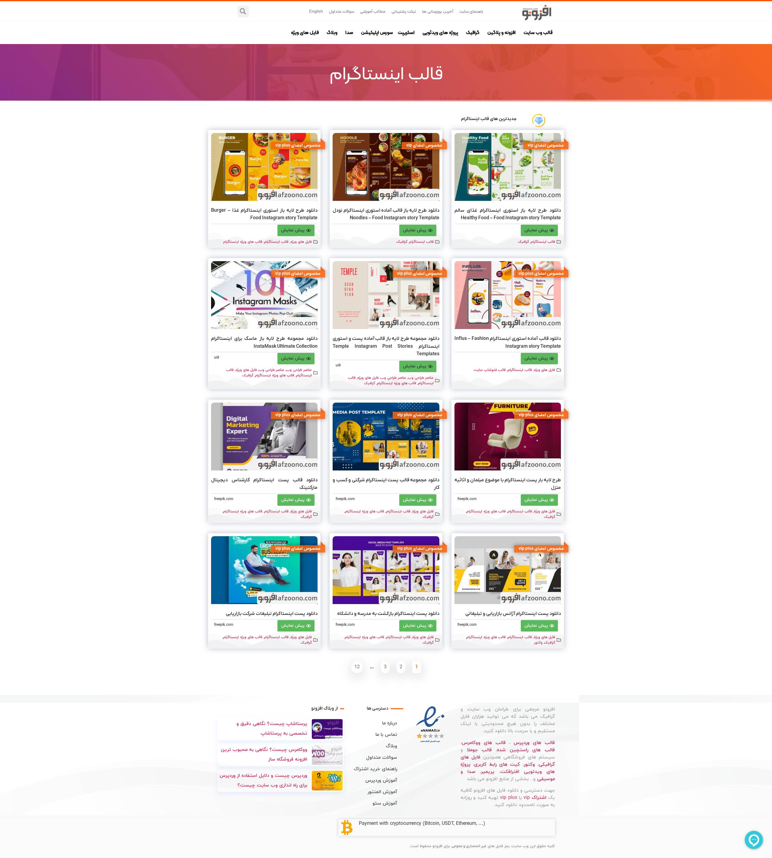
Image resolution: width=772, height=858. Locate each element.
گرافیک (472, 32)
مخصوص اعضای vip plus (298, 145)
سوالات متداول (341, 11)
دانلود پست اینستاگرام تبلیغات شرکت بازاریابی (272, 614)
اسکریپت (406, 32)
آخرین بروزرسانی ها (437, 11)
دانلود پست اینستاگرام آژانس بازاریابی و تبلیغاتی (513, 614)
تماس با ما (386, 734)
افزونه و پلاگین (501, 32)
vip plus (508, 797)
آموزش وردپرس (381, 780)
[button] (243, 11)
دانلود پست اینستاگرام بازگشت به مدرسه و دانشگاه (388, 614)
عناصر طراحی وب (421, 377)
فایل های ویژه (305, 32)
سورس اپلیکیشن (377, 32)
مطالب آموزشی (372, 11)
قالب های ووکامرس (484, 742)
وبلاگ (332, 32)
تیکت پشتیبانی (403, 11)
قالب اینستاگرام (543, 241)
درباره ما (389, 723)
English (316, 11)
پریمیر (487, 771)
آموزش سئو (384, 803)
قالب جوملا (479, 750)
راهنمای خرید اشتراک (375, 769)
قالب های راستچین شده (526, 750)
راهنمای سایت (471, 11)
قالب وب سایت (538, 32)
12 (356, 665)
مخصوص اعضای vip (546, 145)
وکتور (538, 642)
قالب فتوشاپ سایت (490, 370)
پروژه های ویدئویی (440, 32)
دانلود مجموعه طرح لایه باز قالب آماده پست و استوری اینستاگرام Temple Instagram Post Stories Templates (386, 346)
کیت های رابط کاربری (497, 764)
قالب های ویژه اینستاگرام (242, 241)
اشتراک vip (535, 797)
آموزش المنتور (382, 792)
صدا (349, 32)
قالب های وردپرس (534, 742)
